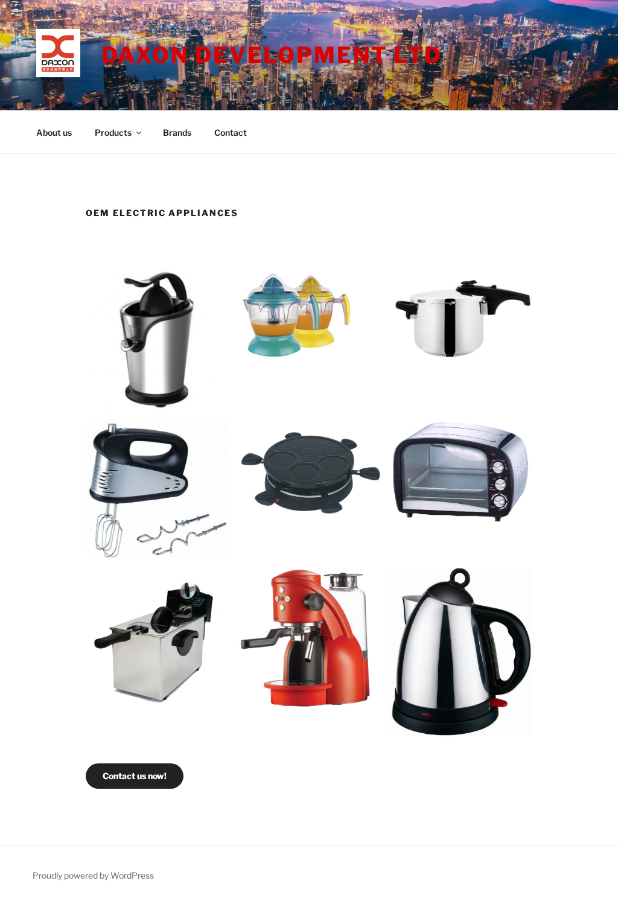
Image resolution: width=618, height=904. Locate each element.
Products (113, 132)
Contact (230, 132)
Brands (177, 132)
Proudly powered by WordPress (93, 875)
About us (54, 132)
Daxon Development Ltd (271, 55)
